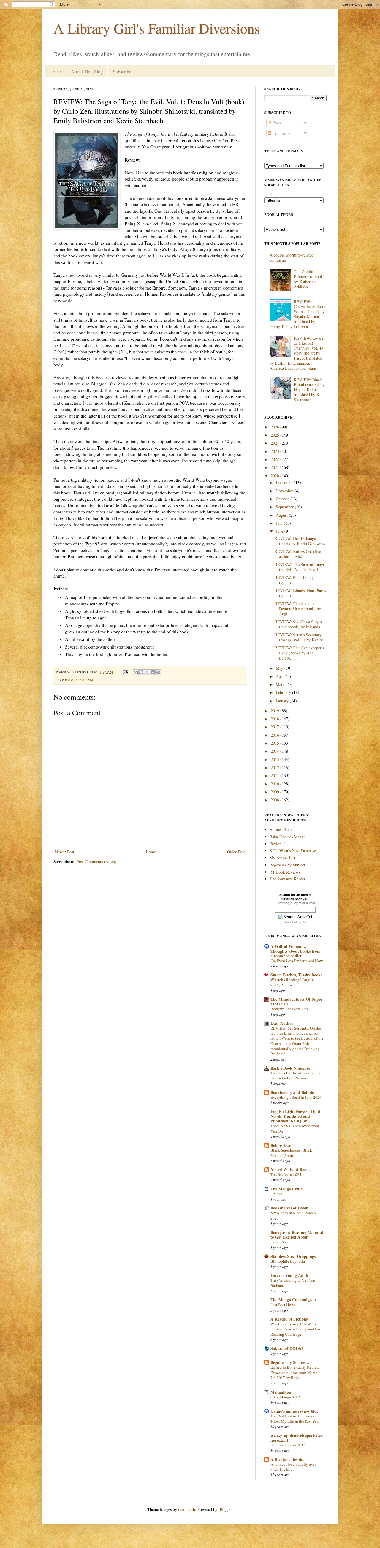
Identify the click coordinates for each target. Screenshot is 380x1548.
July (280, 523)
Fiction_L (278, 844)
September (285, 507)
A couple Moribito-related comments (292, 257)
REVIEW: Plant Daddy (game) (294, 580)
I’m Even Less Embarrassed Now (296, 960)
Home (55, 71)
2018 (275, 719)
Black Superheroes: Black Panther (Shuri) (291, 1152)
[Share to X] (147, 672)
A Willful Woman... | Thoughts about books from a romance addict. (295, 951)
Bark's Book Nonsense (290, 1068)
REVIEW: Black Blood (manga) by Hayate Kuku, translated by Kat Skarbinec (309, 389)
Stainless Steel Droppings (293, 1256)
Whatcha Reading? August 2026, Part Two (292, 982)
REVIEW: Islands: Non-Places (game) (300, 593)
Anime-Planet (281, 829)
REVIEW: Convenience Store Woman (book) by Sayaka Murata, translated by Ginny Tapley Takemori (298, 314)
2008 (275, 800)
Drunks (276, 1193)
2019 (275, 711)
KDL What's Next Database (293, 850)
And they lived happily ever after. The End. (293, 1467)
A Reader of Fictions (289, 1319)
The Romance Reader (287, 879)
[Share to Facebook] (153, 672)
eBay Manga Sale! (285, 1397)
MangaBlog (280, 1392)
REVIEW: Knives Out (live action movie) (298, 553)
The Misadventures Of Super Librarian (296, 1001)
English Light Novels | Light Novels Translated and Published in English (295, 1116)
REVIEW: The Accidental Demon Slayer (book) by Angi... (298, 608)
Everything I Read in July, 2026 (296, 1097)
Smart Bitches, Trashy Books (296, 975)
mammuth (186, 1509)
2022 (275, 459)
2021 (275, 467)
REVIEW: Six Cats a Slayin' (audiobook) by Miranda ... (300, 624)
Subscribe (122, 71)
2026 (275, 427)
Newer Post (64, 852)
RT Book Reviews (285, 872)
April (281, 676)
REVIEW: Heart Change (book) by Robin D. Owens (300, 540)
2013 (275, 759)
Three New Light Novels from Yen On (294, 1128)
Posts (276, 123)
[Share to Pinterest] (158, 672)
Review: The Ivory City (289, 1008)
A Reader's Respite (287, 1459)
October (283, 499)
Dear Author (281, 1023)
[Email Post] (125, 671)
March (282, 684)
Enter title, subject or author (295, 903)
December (285, 482)
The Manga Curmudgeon (293, 1299)
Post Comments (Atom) (96, 861)
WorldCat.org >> (295, 922)
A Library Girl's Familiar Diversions (156, 27)
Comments (280, 133)
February (284, 692)
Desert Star (279, 1242)
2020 (275, 475)
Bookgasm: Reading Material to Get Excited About (296, 1234)
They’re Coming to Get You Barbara (292, 1282)
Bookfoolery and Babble (292, 1092)
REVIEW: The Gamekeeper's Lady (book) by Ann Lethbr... (299, 653)
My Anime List (282, 858)
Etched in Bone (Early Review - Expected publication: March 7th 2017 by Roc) (296, 1372)
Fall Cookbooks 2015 (287, 1445)
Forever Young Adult (289, 1275)
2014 (275, 751)
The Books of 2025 (285, 1174)
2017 (275, 727)
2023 (275, 451)
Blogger (225, 1509)
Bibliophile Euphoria (287, 1261)
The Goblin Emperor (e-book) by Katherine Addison (309, 279)
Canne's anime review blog (294, 1411)
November (285, 491)
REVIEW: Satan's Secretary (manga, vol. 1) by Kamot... (301, 637)
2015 (275, 743)
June (280, 531)
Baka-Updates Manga (287, 836)
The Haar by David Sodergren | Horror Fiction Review (295, 1075)
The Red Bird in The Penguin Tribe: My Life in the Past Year (295, 1418)
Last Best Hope (282, 1304)
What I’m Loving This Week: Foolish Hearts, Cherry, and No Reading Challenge (295, 1329)
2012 (275, 767)
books (69, 679)
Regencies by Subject (287, 865)
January (283, 700)
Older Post (236, 852)
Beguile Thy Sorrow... (289, 1362)
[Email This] (136, 672)
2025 (275, 435)
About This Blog (87, 71)
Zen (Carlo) (84, 679)
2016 (275, 735)
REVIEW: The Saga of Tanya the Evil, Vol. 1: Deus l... (300, 567)
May (280, 668)
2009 (275, 792)
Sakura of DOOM (286, 1348)
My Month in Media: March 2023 (293, 1215)
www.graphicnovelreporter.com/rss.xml (296, 1437)
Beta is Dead (281, 1145)
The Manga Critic (286, 1189)
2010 (275, 784)
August (282, 515)
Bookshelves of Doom (289, 1208)
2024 (275, 443)
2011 (275, 775)
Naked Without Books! (291, 1169)
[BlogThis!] (141, 672)
